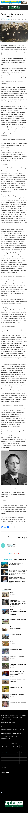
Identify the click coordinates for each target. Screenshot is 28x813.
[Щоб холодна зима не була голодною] (5, 681)
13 (17, 755)
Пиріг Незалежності (15, 641)
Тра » (5, 767)
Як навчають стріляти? (16, 687)
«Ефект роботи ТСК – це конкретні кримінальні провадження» (17, 673)
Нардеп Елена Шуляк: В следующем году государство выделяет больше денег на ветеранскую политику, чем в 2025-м (17, 580)
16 (2, 759)
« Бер (2, 767)
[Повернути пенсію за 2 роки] (5, 621)
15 (25, 755)
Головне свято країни (16, 649)
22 (25, 759)
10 (6, 755)
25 (10, 762)
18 (10, 759)
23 (2, 762)
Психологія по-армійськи (17, 656)
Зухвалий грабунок (15, 634)
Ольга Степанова (6, 19)
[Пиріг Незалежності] (5, 643)
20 (17, 759)
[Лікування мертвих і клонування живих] (5, 628)
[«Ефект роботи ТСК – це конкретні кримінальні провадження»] (5, 673)
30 (2, 765)
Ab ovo (12, 592)
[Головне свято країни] (5, 651)
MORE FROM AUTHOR (20, 559)
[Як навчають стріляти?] (5, 689)
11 (10, 755)
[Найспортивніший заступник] (5, 704)
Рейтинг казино (5, 772)
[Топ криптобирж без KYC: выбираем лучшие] (4, 565)
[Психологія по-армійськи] (5, 658)
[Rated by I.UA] (7, 793)
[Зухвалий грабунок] (5, 636)
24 (6, 762)
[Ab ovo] (5, 594)
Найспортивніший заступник (18, 702)
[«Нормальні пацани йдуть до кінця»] (5, 666)
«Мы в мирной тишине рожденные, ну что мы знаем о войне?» (21, 537)
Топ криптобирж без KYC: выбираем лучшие (16, 564)
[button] (26, 7)
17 (6, 759)
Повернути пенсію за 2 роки (18, 619)
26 (14, 762)
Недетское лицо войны (7, 536)
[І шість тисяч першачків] (5, 696)
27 (17, 762)
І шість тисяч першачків (17, 694)
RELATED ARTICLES (6, 559)
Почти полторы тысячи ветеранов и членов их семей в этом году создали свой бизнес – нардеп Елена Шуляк (18, 572)
